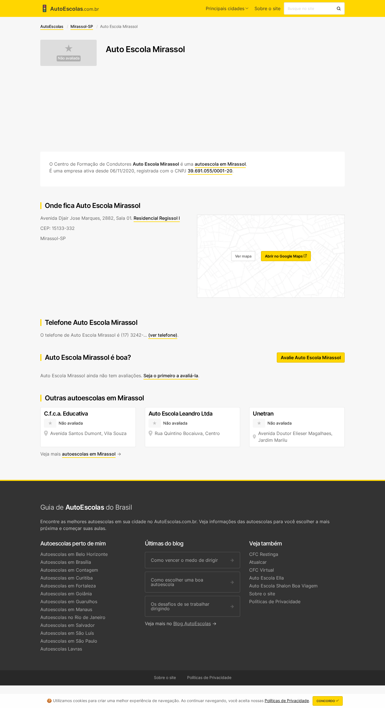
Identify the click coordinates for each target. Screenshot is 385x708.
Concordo (326, 701)
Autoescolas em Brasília (65, 562)
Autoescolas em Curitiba (66, 578)
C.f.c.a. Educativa (66, 413)
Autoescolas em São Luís (67, 633)
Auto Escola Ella (266, 578)
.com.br (69, 9)
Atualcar (258, 562)
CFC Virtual (261, 570)
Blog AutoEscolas (192, 623)
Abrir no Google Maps (284, 256)
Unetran (263, 413)
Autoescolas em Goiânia (66, 593)
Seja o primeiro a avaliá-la (170, 375)
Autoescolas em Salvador (67, 625)
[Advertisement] (192, 108)
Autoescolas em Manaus (66, 609)
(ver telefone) (162, 335)
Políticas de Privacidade (274, 601)
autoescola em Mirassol (220, 164)
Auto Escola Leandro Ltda (181, 413)
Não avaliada (68, 58)
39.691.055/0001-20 (210, 171)
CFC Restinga (263, 554)
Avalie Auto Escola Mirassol (311, 357)
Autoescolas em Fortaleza (68, 586)
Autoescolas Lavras (61, 649)
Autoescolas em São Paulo (68, 641)
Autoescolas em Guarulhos (68, 601)
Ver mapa (243, 256)
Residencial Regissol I (157, 218)
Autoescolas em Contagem (69, 570)
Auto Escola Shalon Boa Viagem (283, 586)
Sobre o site (267, 8)
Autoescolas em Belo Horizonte (74, 554)
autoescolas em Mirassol (89, 454)
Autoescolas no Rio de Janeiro (72, 617)
